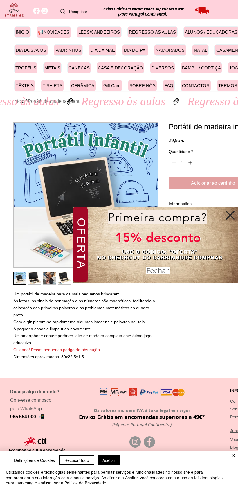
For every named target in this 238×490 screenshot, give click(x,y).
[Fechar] (233, 456)
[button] (230, 215)
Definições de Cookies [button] (34, 460)
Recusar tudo (76, 460)
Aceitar (108, 460)
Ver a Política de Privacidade (80, 483)
